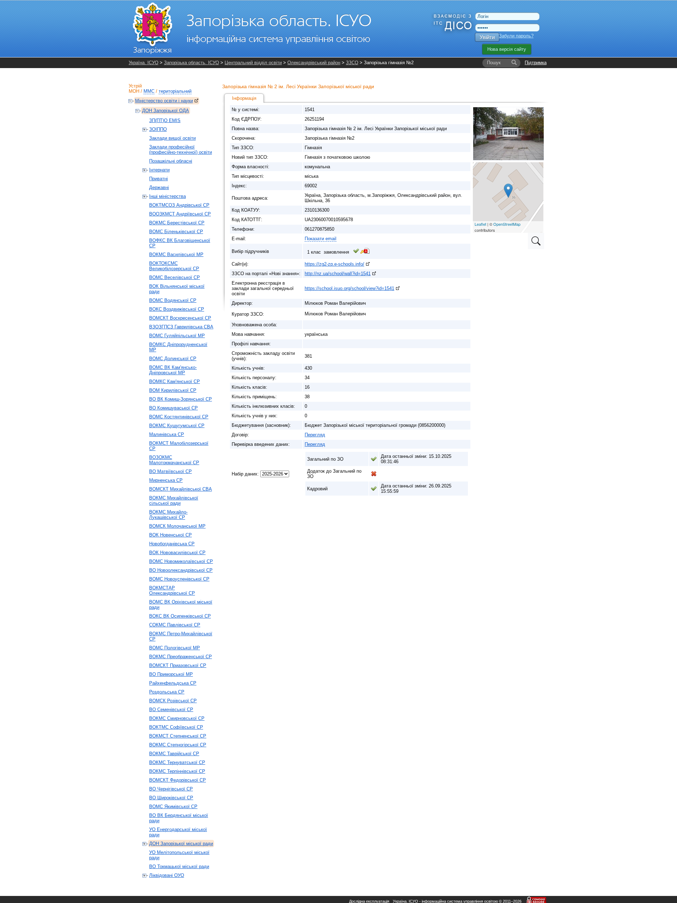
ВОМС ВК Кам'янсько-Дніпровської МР (173, 370)
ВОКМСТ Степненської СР (177, 736)
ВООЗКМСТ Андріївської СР (180, 214)
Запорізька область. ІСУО (191, 62)
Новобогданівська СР (172, 543)
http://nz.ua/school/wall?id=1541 (338, 273)
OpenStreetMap (506, 224)
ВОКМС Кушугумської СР (177, 425)
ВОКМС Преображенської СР (180, 656)
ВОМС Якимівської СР (173, 806)
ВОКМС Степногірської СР (177, 744)
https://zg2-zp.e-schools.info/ (334, 264)
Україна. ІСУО (143, 62)
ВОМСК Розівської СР (173, 700)
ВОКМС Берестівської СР (177, 222)
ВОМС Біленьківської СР (176, 231)
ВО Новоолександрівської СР (181, 570)
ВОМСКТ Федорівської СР (177, 780)
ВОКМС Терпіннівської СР (177, 771)
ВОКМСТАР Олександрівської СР (172, 590)
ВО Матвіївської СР (170, 471)
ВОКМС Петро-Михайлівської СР (180, 636)
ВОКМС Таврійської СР (174, 753)
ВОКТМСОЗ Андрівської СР (179, 205)
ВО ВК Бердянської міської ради (178, 818)
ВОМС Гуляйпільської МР (177, 335)
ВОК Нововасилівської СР (177, 552)
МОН (134, 91)
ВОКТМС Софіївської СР (176, 727)
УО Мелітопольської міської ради (179, 855)
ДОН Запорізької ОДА (165, 110)
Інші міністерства (167, 196)
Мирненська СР (166, 480)
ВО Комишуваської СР (173, 408)
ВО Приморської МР (171, 674)
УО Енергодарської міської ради (178, 832)
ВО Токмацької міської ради (179, 866)
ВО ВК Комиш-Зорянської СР (180, 399)
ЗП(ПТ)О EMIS (165, 120)
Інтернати (159, 169)
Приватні (158, 178)
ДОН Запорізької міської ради (181, 843)
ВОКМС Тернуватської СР (177, 762)
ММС (149, 91)
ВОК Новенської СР (170, 535)
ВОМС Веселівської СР (174, 277)
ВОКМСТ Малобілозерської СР (178, 446)
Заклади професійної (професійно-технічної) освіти (180, 149)
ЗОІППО (158, 129)
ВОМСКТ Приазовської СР (177, 665)
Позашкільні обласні (170, 161)
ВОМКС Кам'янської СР (174, 381)
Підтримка (536, 62)
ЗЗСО (352, 62)
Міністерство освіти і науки (164, 100)
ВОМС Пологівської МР (174, 647)
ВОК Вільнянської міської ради (177, 289)
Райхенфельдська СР (172, 683)
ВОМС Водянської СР (172, 300)
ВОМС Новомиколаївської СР (181, 561)
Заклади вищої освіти (172, 138)
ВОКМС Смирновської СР (177, 718)
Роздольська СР (166, 692)
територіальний (175, 91)
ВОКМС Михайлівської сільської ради (173, 500)
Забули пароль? (516, 35)
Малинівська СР (166, 434)
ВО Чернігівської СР (171, 789)
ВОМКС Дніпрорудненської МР (178, 347)
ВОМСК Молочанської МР (177, 526)
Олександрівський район (313, 62)
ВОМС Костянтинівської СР (178, 416)
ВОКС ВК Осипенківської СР (180, 616)
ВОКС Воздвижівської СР (176, 309)
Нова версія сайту (506, 49)
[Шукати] (514, 63)
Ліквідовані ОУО (166, 875)
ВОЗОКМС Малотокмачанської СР (174, 460)
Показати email (320, 238)
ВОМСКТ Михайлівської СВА (180, 489)
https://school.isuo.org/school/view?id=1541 (349, 288)
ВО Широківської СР (171, 797)
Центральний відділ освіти (253, 62)
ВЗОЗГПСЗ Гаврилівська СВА (181, 326)
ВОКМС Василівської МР (176, 254)
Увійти (487, 37)
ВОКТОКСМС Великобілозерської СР (174, 266)
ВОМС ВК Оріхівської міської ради (180, 604)
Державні (159, 187)
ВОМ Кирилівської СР (172, 390)
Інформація (244, 98)
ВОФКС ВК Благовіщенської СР (179, 243)
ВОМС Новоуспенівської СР (179, 579)
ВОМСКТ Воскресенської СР (180, 318)
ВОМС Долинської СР (172, 358)
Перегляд (315, 434)
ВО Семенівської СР (171, 709)
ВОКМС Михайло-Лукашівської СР (168, 514)
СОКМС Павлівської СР (174, 625)
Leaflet (480, 224)
